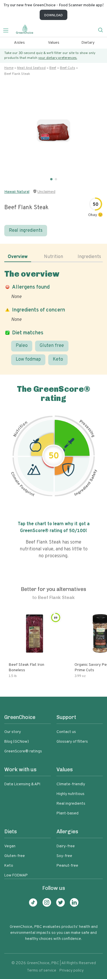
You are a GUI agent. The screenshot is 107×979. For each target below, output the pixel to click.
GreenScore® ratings (23, 751)
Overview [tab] (18, 257)
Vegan (9, 846)
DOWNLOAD (53, 15)
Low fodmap (28, 359)
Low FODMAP (16, 875)
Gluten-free (14, 856)
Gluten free (52, 346)
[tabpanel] (53, 317)
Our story (12, 732)
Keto (58, 359)
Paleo (22, 346)
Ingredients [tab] (89, 257)
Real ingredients (26, 230)
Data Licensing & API (22, 784)
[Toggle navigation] (8, 29)
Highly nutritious (70, 794)
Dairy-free (65, 846)
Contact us (66, 732)
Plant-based (67, 813)
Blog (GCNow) (16, 741)
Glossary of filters (72, 741)
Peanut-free (67, 865)
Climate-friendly (70, 784)
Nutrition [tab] (53, 257)
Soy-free (64, 856)
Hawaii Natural (16, 191)
